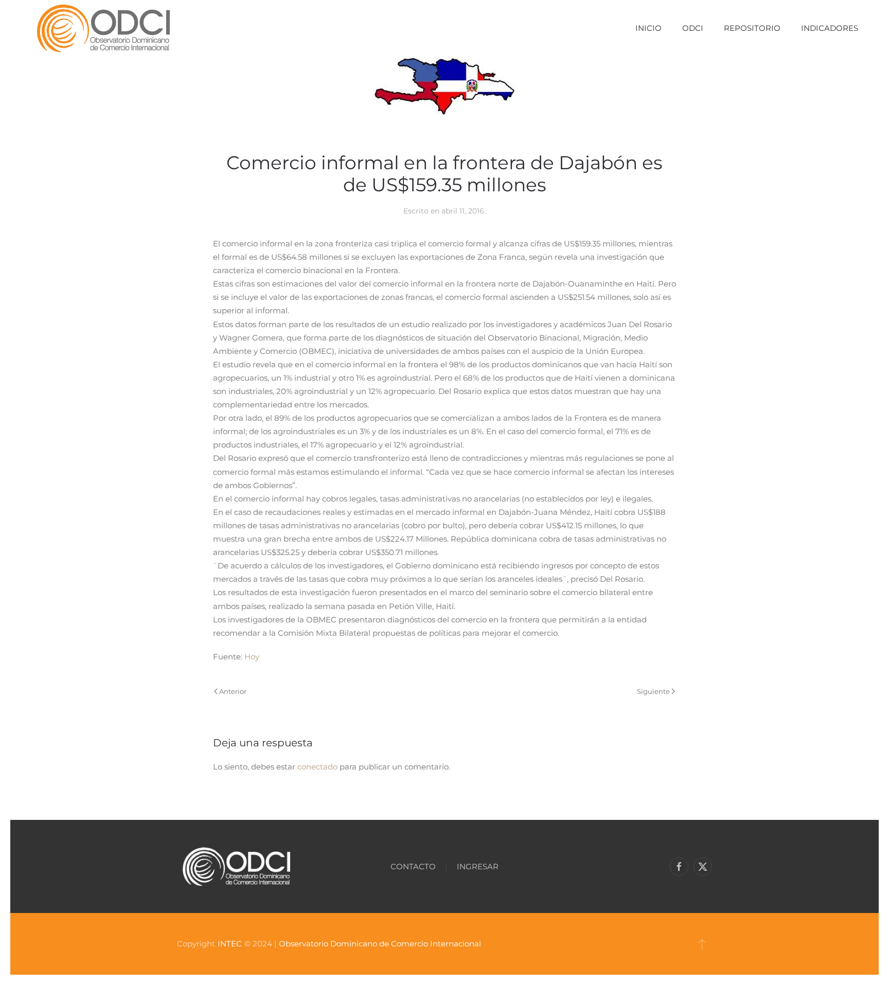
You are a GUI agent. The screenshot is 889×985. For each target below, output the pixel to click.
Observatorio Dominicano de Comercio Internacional (380, 943)
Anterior (232, 691)
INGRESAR (478, 866)
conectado (317, 767)
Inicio (648, 28)
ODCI (692, 28)
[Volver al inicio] (103, 28)
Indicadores (829, 28)
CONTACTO (413, 866)
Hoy (251, 656)
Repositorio (752, 28)
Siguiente (653, 691)
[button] (702, 944)
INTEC (230, 943)
